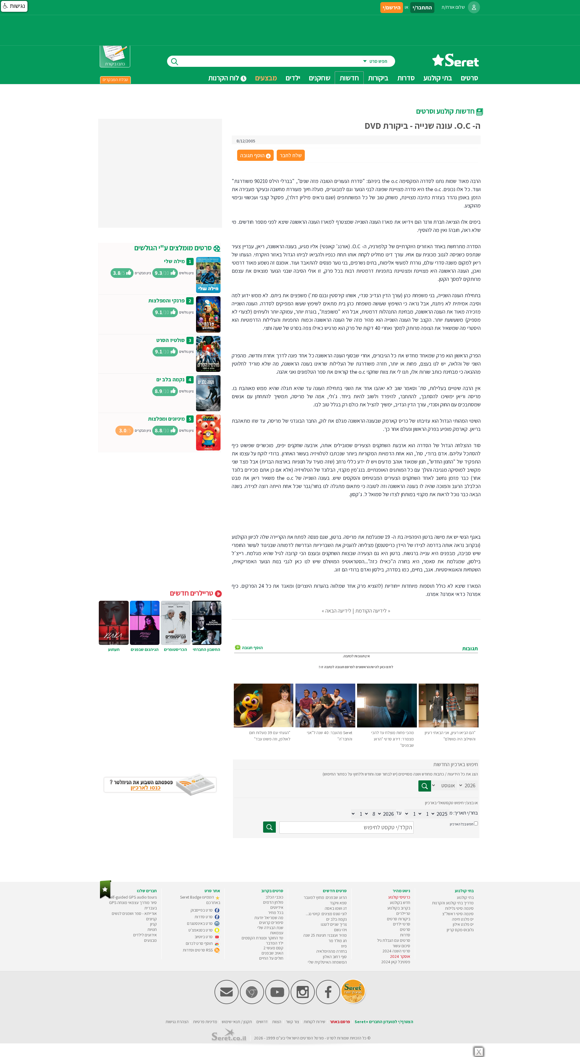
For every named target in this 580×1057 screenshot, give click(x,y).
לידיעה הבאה (338, 610)
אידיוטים (276, 907)
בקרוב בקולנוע (398, 908)
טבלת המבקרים (115, 79)
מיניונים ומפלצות (166, 418)
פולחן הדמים (273, 902)
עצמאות (276, 932)
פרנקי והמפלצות (166, 300)
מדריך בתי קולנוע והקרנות (453, 903)
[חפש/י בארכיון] (269, 827)
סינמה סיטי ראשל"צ (458, 913)
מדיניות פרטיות (205, 1021)
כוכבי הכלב (274, 897)
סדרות (405, 935)
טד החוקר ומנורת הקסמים (262, 938)
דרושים (262, 1021)
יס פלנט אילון (463, 924)
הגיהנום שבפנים (145, 649)
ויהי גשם (340, 929)
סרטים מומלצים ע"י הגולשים (173, 247)
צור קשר (292, 1021)
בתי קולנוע (465, 897)
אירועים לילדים (145, 935)
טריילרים (403, 913)
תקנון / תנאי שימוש (237, 1021)
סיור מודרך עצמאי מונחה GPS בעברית (133, 905)
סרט (330, 1038)
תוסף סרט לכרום (200, 943)
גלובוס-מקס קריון (460, 929)
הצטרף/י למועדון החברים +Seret (384, 1021)
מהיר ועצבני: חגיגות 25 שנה (325, 935)
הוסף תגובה (255, 156)
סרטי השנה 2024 (396, 951)
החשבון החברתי (206, 649)
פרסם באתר (340, 1021)
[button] (14, 6)
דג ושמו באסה (336, 908)
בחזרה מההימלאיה (331, 951)
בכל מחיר (275, 912)
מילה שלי (174, 261)
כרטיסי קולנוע (399, 897)
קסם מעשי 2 (273, 948)
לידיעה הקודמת (371, 610)
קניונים (151, 919)
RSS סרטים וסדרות (198, 950)
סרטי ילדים (401, 924)
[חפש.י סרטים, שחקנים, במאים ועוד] (173, 61)
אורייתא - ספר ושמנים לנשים (134, 913)
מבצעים (266, 78)
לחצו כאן (386, 667)
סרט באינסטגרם (200, 923)
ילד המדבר (274, 943)
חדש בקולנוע (400, 902)
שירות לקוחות (314, 1021)
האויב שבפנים (272, 953)
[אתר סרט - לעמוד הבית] (105, 897)
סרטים (405, 929)
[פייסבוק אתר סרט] (328, 1002)
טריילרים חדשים (192, 593)
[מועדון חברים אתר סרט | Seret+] (226, 1002)
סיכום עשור (401, 945)
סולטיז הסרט (170, 340)
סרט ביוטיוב (204, 936)
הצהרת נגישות (177, 1021)
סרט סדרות (204, 916)
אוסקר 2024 (400, 956)
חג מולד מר (337, 940)
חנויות (152, 929)
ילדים (293, 78)
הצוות (276, 1021)
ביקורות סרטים (398, 919)
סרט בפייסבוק (202, 910)
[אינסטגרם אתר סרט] (303, 1002)
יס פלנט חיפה (463, 919)
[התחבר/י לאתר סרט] (474, 7)
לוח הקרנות (224, 78)
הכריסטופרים (175, 649)
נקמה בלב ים (170, 379)
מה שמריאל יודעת (268, 917)
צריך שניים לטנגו (334, 924)
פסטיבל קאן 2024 (395, 961)
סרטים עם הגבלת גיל (393, 940)
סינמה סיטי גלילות (459, 908)
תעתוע (114, 649)
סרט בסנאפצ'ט (201, 930)
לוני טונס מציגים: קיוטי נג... (326, 913)
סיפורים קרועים (271, 922)
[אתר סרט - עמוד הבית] (455, 64)
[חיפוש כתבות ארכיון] (424, 786)
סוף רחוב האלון (335, 956)
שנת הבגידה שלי (270, 927)
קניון (153, 924)
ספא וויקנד (338, 903)
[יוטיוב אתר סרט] (277, 1002)
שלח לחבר (291, 155)
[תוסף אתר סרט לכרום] (252, 1002)
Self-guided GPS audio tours (132, 897)
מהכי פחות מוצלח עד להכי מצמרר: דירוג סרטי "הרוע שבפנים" (392, 739)
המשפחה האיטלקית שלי (327, 962)
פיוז (344, 946)
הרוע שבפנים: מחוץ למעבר (325, 897)
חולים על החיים (271, 958)
